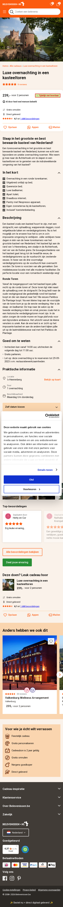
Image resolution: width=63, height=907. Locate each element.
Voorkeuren (29, 489)
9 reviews (22, 84)
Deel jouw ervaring (17, 562)
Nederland (17, 832)
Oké (31, 479)
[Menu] (17, 847)
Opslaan (12, 615)
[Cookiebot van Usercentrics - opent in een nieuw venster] (45, 416)
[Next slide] (60, 40)
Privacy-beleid (29, 890)
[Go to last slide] (3, 40)
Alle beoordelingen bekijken (22, 552)
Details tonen (45, 469)
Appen (35, 615)
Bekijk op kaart (52, 379)
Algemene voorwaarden (49, 890)
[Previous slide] (4, 674)
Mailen (56, 615)
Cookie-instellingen (11, 890)
